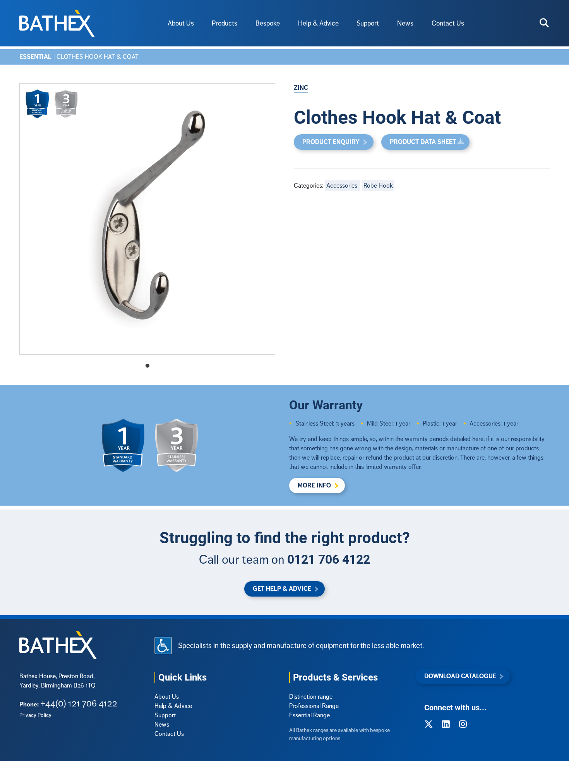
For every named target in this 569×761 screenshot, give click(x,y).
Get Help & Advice (282, 588)
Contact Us (448, 23)
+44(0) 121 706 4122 (78, 703)
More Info (314, 485)
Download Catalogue (460, 676)
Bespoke (267, 23)
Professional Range (314, 706)
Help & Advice (318, 23)
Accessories (342, 185)
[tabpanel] (147, 219)
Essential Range (309, 715)
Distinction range (310, 696)
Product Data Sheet (423, 141)
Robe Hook (378, 185)
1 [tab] (147, 366)
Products (224, 23)
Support (367, 23)
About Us (181, 23)
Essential (35, 56)
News (405, 23)
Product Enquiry (331, 141)
